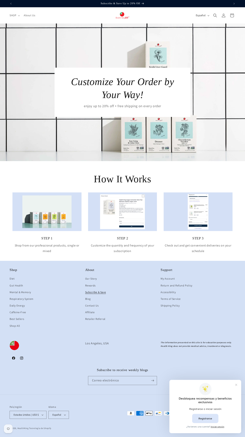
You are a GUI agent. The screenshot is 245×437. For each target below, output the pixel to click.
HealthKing (23, 428)
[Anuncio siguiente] (234, 3)
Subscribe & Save (95, 292)
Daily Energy (17, 305)
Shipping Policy (170, 305)
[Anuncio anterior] (11, 3)
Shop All (15, 326)
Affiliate (90, 312)
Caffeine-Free (18, 312)
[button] (14, 15)
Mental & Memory (20, 292)
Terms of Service (171, 299)
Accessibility (168, 292)
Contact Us (92, 305)
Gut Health (16, 285)
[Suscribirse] (152, 380)
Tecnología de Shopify (40, 428)
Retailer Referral (95, 319)
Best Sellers (17, 319)
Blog (88, 299)
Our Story (91, 278)
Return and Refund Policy (176, 285)
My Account (168, 278)
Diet (12, 278)
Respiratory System (21, 299)
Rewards (90, 285)
